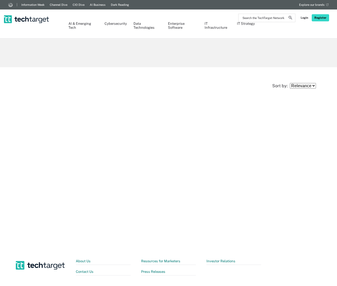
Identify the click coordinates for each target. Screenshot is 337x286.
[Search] (290, 18)
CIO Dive (79, 4)
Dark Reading (120, 4)
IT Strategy (246, 24)
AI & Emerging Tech (79, 26)
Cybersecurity (114, 24)
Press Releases (153, 272)
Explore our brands (312, 4)
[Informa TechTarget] (10, 5)
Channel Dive (58, 4)
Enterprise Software (176, 26)
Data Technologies (144, 26)
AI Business (98, 4)
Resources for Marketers (160, 261)
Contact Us (84, 272)
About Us (83, 261)
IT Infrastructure (215, 26)
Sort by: (281, 85)
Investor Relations (220, 261)
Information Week (32, 4)
